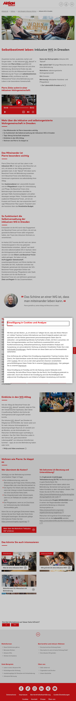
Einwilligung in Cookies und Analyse (26, 322)
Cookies (14, 361)
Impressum (22, 365)
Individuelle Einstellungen (16, 349)
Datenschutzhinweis (50, 363)
